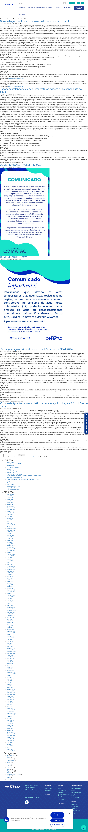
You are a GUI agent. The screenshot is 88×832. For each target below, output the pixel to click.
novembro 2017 (11, 674)
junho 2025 (10, 518)
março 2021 (10, 605)
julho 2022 (9, 578)
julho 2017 (9, 680)
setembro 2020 (11, 615)
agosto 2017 (10, 679)
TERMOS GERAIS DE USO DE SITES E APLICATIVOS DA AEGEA (23, 479)
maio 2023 (10, 561)
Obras (8, 769)
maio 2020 (10, 622)
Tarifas (9, 779)
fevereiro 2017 (11, 689)
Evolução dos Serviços (13, 489)
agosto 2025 (10, 514)
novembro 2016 (11, 694)
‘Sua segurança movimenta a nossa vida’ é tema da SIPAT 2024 (36, 349)
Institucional (10, 767)
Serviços (9, 776)
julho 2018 (9, 660)
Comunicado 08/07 (15, 464)
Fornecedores (67, 7)
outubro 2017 (10, 675)
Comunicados (10, 462)
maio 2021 (10, 602)
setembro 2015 (11, 718)
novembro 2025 (11, 509)
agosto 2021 (10, 597)
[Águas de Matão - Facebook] (27, 802)
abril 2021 (9, 603)
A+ (78, 3)
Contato (9, 482)
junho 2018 (10, 662)
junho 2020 (10, 621)
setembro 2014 (11, 739)
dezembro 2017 (11, 672)
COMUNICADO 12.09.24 (13, 256)
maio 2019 (10, 643)
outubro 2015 (10, 716)
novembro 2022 (11, 571)
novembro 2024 (11, 530)
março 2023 (10, 564)
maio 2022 (10, 581)
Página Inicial (10, 472)
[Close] (69, 813)
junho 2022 (10, 579)
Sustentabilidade (77, 785)
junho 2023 (10, 559)
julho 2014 (9, 742)
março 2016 (10, 708)
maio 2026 (10, 499)
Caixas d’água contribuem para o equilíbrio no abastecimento (35, 21)
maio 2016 (10, 704)
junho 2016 (10, 703)
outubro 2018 (10, 655)
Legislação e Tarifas (12, 488)
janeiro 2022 (10, 588)
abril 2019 (9, 645)
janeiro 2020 (10, 629)
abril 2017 (9, 686)
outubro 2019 (10, 634)
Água (8, 481)
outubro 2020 (10, 614)
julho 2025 (9, 516)
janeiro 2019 (10, 650)
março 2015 (10, 728)
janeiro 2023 (10, 567)
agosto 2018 (10, 658)
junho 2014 (10, 744)
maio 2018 (10, 663)
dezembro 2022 (11, 569)
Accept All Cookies (57, 815)
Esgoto (9, 765)
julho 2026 (9, 496)
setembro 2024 (11, 533)
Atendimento (10, 759)
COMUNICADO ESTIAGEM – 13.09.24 (21, 164)
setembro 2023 (11, 554)
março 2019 (10, 646)
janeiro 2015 (10, 732)
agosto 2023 (10, 555)
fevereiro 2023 (11, 566)
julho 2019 (9, 639)
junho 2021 (10, 600)
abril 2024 (9, 542)
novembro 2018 (11, 653)
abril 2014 (9, 747)
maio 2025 (10, 520)
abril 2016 (9, 706)
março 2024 (10, 544)
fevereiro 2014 (11, 751)
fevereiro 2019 (11, 648)
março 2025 (10, 523)
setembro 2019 (11, 636)
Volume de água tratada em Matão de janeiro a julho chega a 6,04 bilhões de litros (44, 405)
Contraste (72, 3)
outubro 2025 (10, 511)
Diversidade (10, 764)
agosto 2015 (10, 720)
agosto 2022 (10, 576)
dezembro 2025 (11, 508)
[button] (6, 819)
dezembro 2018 (11, 651)
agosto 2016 (10, 699)
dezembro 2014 (11, 734)
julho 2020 (9, 619)
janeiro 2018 (10, 670)
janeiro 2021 (10, 609)
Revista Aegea (14, 471)
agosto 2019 (10, 638)
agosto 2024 (10, 535)
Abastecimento (11, 755)
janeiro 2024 (10, 547)
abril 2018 (9, 665)
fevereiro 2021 (11, 607)
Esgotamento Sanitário (13, 467)
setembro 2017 (11, 677)
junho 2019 (10, 641)
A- (82, 3)
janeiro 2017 (10, 691)
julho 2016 (9, 701)
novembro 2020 (11, 612)
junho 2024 (10, 538)
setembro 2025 (11, 513)
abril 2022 (9, 583)
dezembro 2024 (11, 528)
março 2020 (10, 626)
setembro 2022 (11, 574)
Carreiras (57, 7)
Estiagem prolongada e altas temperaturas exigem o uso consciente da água (41, 90)
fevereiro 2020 (11, 627)
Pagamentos (10, 771)
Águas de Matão (30, 457)
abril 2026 (9, 501)
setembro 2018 (11, 656)
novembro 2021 (11, 591)
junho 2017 (10, 682)
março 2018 (10, 667)
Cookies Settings (57, 824)
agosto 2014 (10, 740)
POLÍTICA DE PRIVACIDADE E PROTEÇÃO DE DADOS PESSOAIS (24, 476)
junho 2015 (10, 723)
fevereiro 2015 (11, 730)
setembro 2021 (11, 595)
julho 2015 (9, 722)
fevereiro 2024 (11, 545)
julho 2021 (9, 598)
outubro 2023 (10, 552)
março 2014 (10, 749)
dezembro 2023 (11, 549)
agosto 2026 (10, 494)
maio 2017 (10, 684)
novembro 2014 (11, 735)
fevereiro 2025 (11, 525)
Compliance (48, 790)
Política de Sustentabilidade (14, 477)
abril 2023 (9, 562)
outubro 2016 (10, 696)
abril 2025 (9, 521)
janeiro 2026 (10, 506)
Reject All (57, 820)
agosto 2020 (10, 617)
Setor (8, 777)
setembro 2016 (11, 698)
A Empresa (48, 785)
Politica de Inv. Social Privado (14, 474)
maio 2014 (10, 745)
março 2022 (10, 585)
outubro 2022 (10, 573)
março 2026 (10, 502)
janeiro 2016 (10, 711)
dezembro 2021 (11, 590)
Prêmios (9, 772)
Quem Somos (10, 484)
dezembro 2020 (11, 610)
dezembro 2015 (11, 713)
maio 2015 (10, 725)
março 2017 (10, 687)
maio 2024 (10, 540)
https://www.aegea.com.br (15, 86)
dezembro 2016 (11, 692)
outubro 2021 (10, 593)
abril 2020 (9, 624)
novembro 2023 (11, 550)
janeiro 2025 (10, 526)
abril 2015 (9, 727)
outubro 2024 (10, 532)
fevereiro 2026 (11, 504)
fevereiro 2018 (11, 668)
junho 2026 (10, 497)
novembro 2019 (11, 633)
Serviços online (79, 8)
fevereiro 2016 (11, 710)
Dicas (8, 762)
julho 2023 (9, 557)
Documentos (10, 465)
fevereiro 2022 (11, 586)
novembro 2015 (11, 715)
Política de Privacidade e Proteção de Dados (44, 829)
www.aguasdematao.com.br (16, 78)
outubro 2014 (10, 737)
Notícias (9, 469)
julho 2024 (9, 537)
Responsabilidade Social (13, 486)
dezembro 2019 (11, 631)
